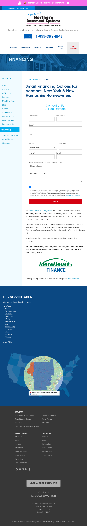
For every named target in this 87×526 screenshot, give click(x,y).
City (31, 134)
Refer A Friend (8, 116)
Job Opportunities (10, 135)
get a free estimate (43, 483)
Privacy (77, 195)
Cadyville (8, 313)
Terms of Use (69, 195)
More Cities (7, 342)
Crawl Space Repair (23, 419)
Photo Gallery (8, 120)
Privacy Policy (48, 521)
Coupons (6, 143)
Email (58, 153)
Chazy (7, 319)
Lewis (7, 332)
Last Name (60, 115)
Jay (6, 324)
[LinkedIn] (26, 469)
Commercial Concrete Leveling (27, 426)
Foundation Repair (49, 415)
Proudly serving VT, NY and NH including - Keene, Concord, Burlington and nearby (43, 30)
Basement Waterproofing (24, 415)
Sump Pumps (47, 419)
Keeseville (8, 329)
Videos (5, 109)
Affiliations (6, 93)
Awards (5, 89)
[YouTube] (20, 469)
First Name (33, 115)
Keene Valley (10, 326)
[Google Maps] (16, 469)
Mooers (8, 337)
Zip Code (62, 143)
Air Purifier (45, 422)
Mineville (8, 334)
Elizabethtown (10, 321)
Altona (7, 308)
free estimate (73, 278)
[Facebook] (29, 469)
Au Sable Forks (10, 311)
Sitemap (71, 521)
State (31, 143)
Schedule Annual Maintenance (18, 8)
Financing (6, 130)
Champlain (9, 316)
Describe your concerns (38, 173)
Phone (32, 153)
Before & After (8, 124)
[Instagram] (23, 469)
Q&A (4, 85)
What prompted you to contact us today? (45, 162)
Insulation (19, 422)
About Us (6, 78)
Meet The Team (9, 101)
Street (31, 125)
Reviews (5, 97)
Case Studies (7, 139)
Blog (4, 105)
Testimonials (7, 112)
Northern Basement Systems (40, 210)
